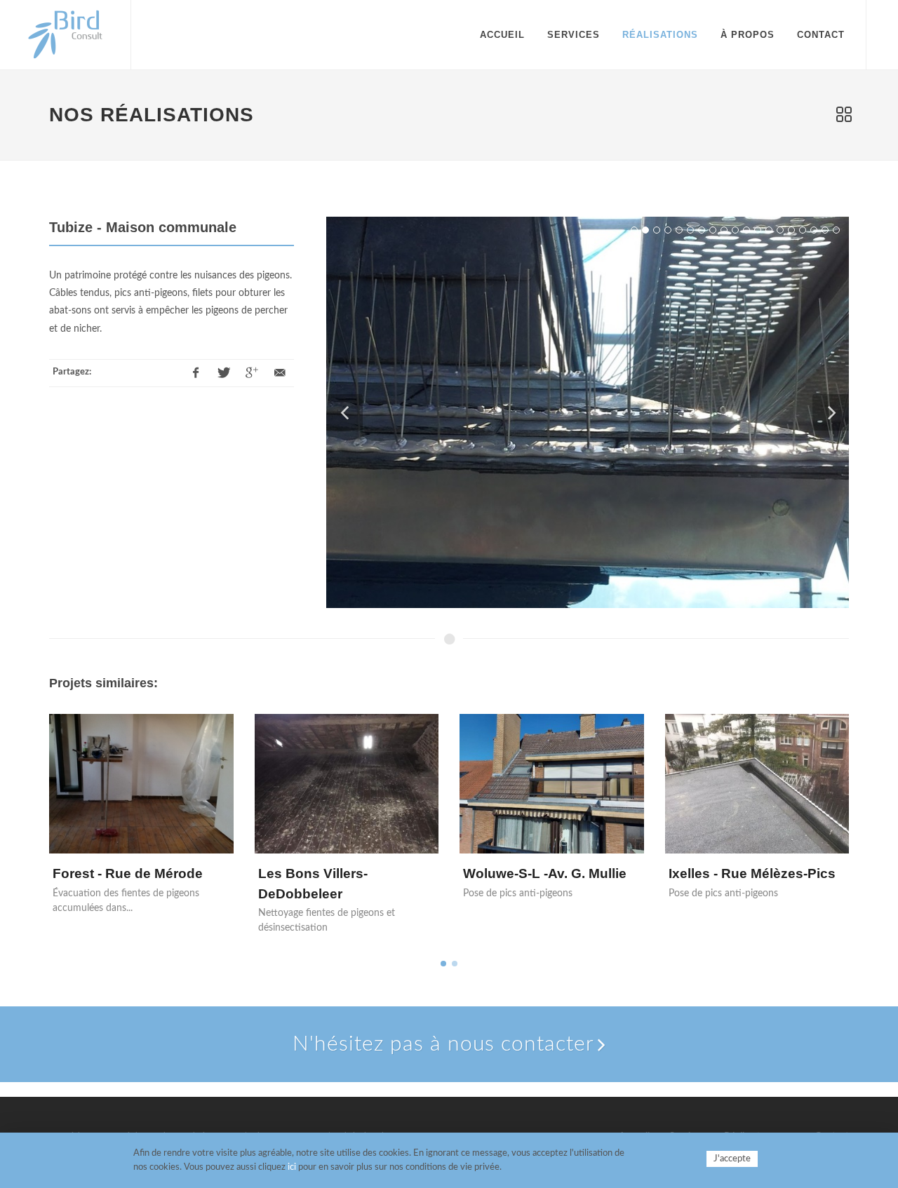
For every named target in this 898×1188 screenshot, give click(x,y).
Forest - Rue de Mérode (128, 873)
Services (573, 34)
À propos (748, 34)
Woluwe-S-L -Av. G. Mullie (544, 873)
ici (292, 1167)
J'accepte (732, 1158)
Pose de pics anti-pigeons (517, 893)
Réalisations (660, 34)
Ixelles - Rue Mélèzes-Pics (752, 873)
